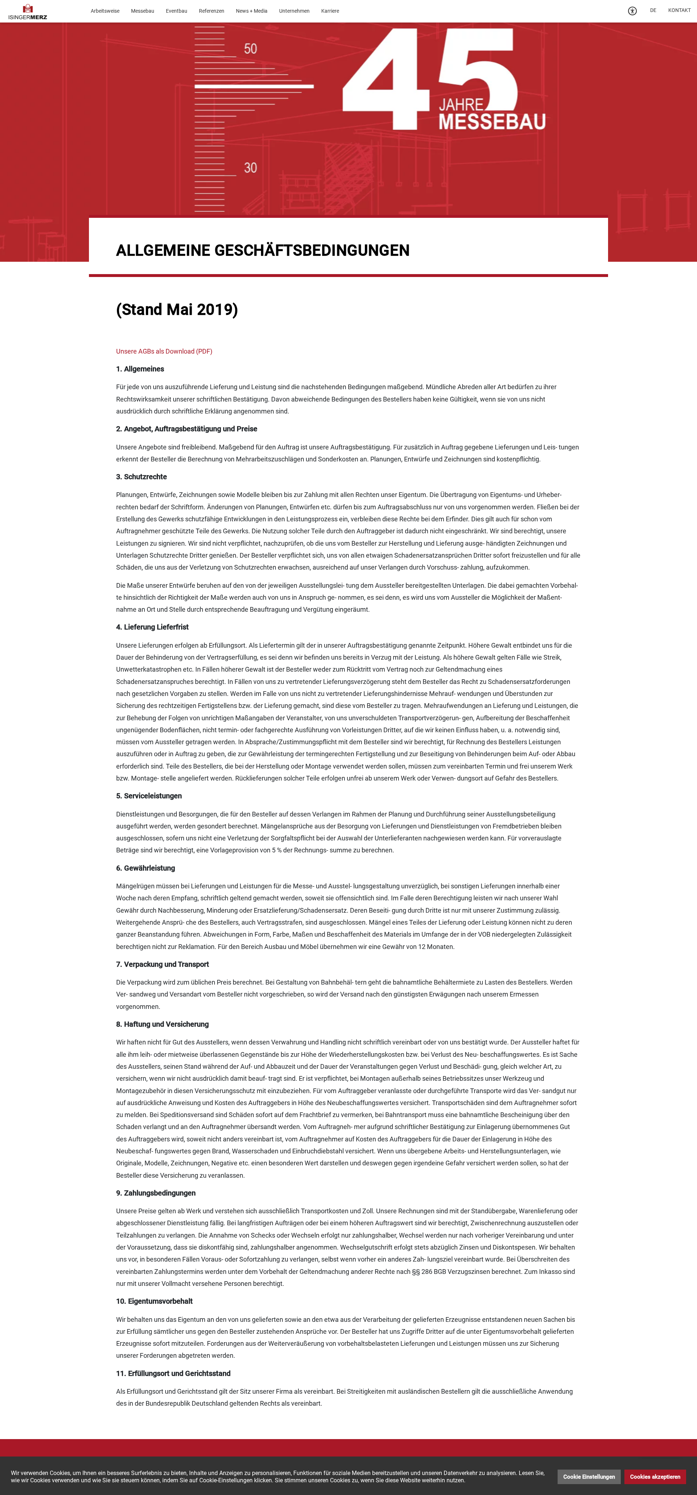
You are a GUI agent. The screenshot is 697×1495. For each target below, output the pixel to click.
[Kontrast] (632, 11)
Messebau (142, 11)
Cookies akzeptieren (655, 1477)
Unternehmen (294, 11)
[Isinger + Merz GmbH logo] (28, 11)
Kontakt (679, 10)
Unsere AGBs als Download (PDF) (164, 351)
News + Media (252, 11)
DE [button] (653, 10)
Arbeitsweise (105, 11)
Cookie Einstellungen (589, 1477)
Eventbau (176, 11)
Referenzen (211, 11)
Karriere (330, 11)
